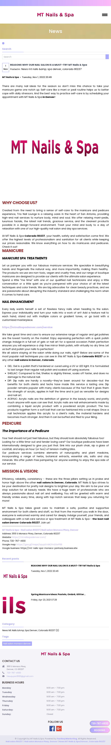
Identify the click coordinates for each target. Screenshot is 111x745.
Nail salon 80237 (14, 741)
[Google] (59, 728)
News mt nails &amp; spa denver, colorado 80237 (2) (30, 630)
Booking (99, 730)
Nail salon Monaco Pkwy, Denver (41, 741)
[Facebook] (52, 728)
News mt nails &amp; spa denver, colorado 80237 (51, 69)
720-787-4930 (99, 723)
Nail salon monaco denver (17, 643)
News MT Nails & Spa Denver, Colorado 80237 (82, 741)
